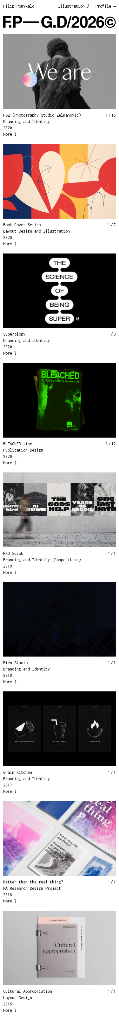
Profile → (106, 6)
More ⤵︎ (10, 134)
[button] (31, 71)
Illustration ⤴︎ (73, 6)
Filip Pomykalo (18, 6)
